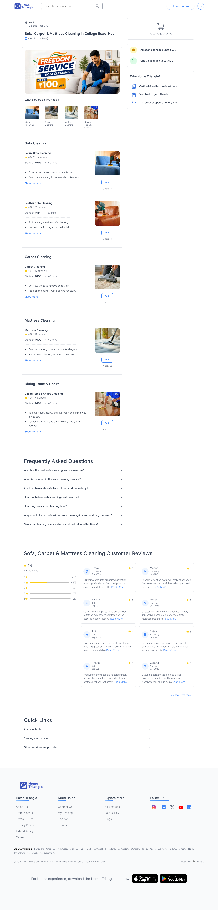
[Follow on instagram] (153, 807)
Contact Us (65, 806)
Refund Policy (24, 831)
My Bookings (66, 813)
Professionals (24, 813)
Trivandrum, (20, 853)
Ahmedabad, (100, 848)
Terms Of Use (24, 819)
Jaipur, (145, 848)
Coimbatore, (124, 848)
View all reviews (180, 695)
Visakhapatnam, (47, 853)
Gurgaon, (135, 848)
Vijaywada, (32, 853)
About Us (22, 806)
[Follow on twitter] (172, 807)
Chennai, (50, 848)
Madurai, (172, 848)
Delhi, (90, 848)
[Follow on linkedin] (189, 807)
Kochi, (153, 848)
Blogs (108, 819)
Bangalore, (39, 848)
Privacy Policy (25, 825)
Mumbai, (74, 848)
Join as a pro (180, 6)
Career (20, 837)
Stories (62, 825)
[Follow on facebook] (163, 807)
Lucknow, (162, 848)
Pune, (83, 848)
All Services (112, 806)
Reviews (63, 819)
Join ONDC (112, 813)
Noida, (191, 848)
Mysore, (183, 848)
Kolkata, (112, 848)
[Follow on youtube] (180, 807)
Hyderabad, (62, 848)
